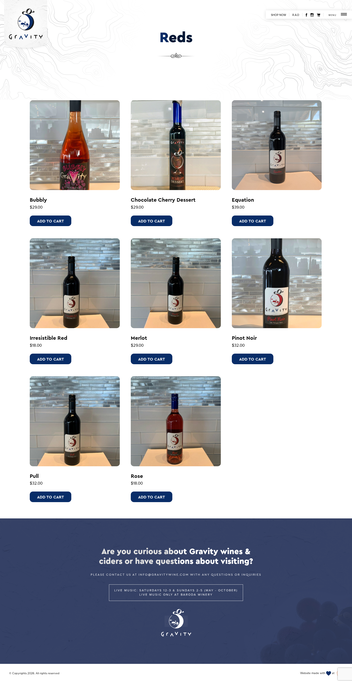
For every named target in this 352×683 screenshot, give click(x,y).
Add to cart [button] (50, 220)
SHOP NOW (278, 15)
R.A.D (295, 15)
